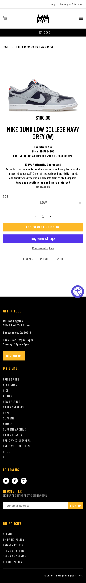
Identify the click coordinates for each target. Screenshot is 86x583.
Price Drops (11, 379)
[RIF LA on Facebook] (15, 481)
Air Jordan (10, 385)
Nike (5, 390)
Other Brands (12, 435)
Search (8, 534)
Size (5, 196)
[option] (43, 32)
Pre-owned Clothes (16, 446)
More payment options (43, 248)
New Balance (11, 401)
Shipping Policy (13, 539)
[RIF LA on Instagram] (24, 481)
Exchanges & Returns (71, 4)
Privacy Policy (13, 545)
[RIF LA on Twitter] (6, 481)
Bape (6, 413)
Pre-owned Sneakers (17, 440)
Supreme (8, 418)
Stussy (8, 424)
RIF (5, 457)
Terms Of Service (14, 550)
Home (5, 46)
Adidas (7, 396)
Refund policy (12, 562)
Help (53, 4)
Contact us (13, 356)
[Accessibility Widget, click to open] (77, 291)
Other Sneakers (13, 407)
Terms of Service (14, 556)
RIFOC (6, 451)
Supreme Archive (14, 429)
